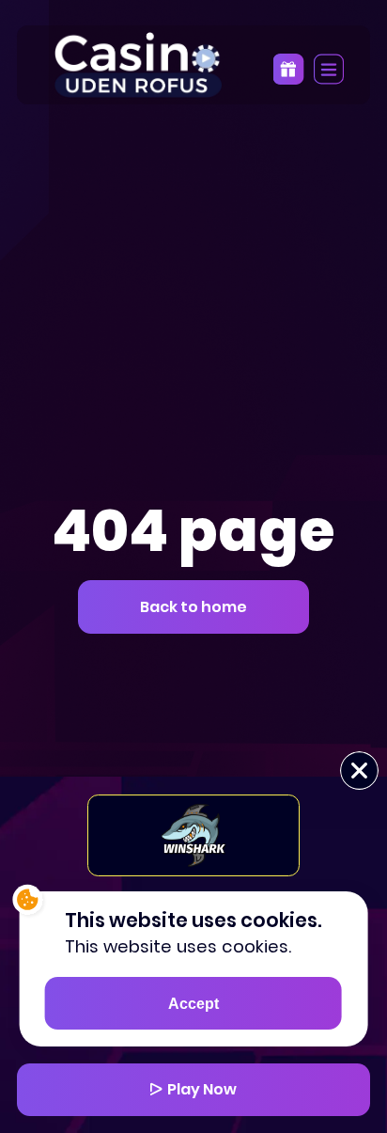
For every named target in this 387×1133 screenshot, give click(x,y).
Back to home (193, 607)
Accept (193, 1003)
